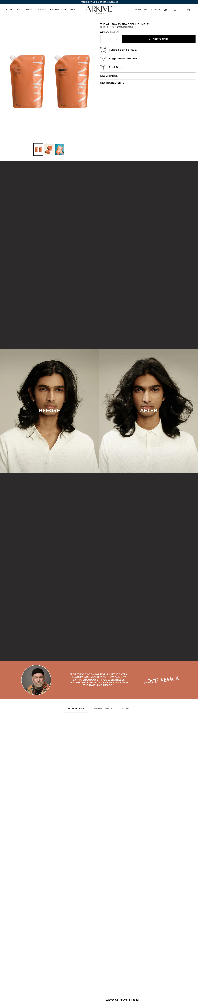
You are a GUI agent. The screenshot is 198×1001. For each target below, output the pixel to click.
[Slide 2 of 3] (49, 149)
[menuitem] (72, 10)
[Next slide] (94, 80)
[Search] (175, 10)
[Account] (181, 10)
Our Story (141, 10)
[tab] (76, 708)
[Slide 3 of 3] (59, 149)
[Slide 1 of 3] (38, 149)
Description (109, 76)
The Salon (154, 10)
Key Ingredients (112, 83)
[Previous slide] (3, 80)
